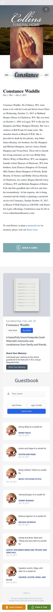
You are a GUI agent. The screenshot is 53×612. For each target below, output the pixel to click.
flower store (32, 229)
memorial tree (34, 225)
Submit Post (26, 411)
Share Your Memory (16, 367)
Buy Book (27, 330)
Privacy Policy (19, 600)
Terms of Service (33, 600)
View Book (12, 330)
